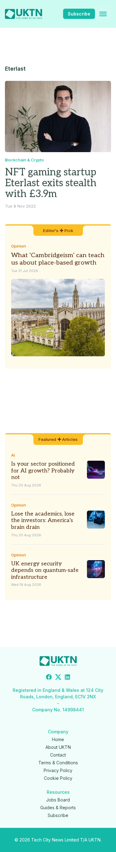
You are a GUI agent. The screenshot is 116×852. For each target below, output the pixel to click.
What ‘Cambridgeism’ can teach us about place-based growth (58, 259)
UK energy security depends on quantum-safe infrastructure (45, 570)
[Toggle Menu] (103, 14)
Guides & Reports (58, 807)
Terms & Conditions (58, 762)
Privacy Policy (58, 770)
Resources (58, 792)
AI (13, 455)
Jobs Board (58, 799)
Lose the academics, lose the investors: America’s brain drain (43, 520)
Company (58, 731)
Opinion (18, 246)
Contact (58, 755)
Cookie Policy (58, 778)
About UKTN (58, 747)
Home (58, 739)
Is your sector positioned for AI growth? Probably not (43, 471)
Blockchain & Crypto (24, 159)
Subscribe (79, 13)
